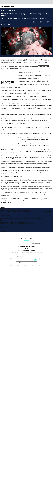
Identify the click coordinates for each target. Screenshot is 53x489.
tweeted (15, 114)
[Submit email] (35, 259)
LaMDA (32, 163)
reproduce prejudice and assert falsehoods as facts (11, 68)
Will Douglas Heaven (5, 23)
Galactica (36, 59)
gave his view (42, 155)
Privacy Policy (19, 262)
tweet (43, 96)
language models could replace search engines (37, 161)
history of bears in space (27, 107)
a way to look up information (41, 163)
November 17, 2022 (22, 123)
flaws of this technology (34, 66)
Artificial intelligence (8, 10)
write (34, 141)
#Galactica (6, 118)
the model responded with (12, 133)
